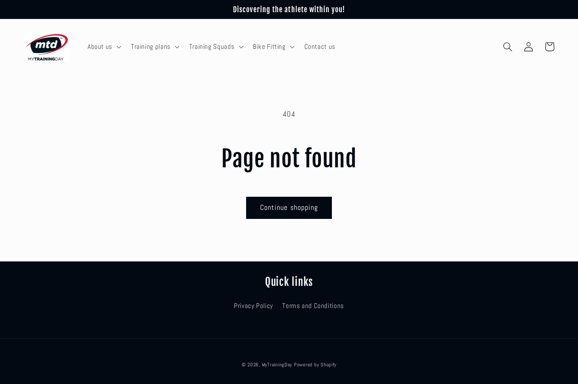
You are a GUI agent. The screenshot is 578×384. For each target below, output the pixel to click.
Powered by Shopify (315, 365)
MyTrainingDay (277, 365)
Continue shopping (289, 207)
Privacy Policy (253, 306)
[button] (103, 47)
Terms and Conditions (313, 306)
